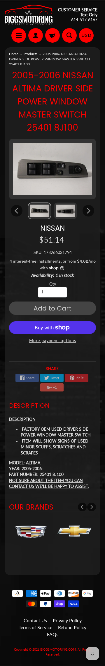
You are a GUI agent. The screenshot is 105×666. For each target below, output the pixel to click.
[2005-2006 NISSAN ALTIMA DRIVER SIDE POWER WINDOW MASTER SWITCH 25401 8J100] (39, 211)
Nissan (52, 228)
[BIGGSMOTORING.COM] (28, 15)
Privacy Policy (67, 620)
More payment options (52, 340)
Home (13, 54)
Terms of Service (35, 627)
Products (30, 54)
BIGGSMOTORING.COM (58, 649)
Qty (52, 284)
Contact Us (35, 620)
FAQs (52, 634)
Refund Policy (72, 627)
